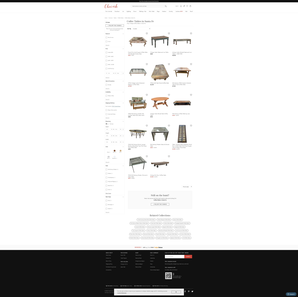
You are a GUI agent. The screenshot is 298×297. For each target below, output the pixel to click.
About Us (152, 255)
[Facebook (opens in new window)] (185, 291)
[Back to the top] (295, 289)
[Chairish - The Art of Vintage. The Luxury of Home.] (111, 6)
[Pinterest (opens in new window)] (189, 291)
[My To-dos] (181, 6)
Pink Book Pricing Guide (111, 267)
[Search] (165, 6)
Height (107, 133)
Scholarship (152, 267)
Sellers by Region (139, 264)
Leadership (152, 258)
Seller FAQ (123, 267)
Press (151, 264)
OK (176, 292)
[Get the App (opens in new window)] (168, 275)
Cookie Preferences (121, 293)
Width (107, 139)
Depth (107, 126)
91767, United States (116, 106)
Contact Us (108, 258)
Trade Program (124, 258)
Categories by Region (139, 261)
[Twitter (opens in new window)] (192, 291)
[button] (187, 6)
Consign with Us (124, 264)
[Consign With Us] (184, 6)
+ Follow (114, 25)
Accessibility (108, 269)
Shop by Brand (138, 258)
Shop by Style (138, 255)
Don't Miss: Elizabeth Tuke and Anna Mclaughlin (149, 1)
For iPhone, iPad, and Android (171, 269)
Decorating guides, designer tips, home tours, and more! (177, 263)
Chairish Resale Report (155, 269)
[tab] (115, 37)
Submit (188, 256)
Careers (151, 261)
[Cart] (190, 6)
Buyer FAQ (123, 255)
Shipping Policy (109, 264)
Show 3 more (108, 193)
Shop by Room (138, 267)
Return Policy (108, 261)
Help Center (108, 255)
